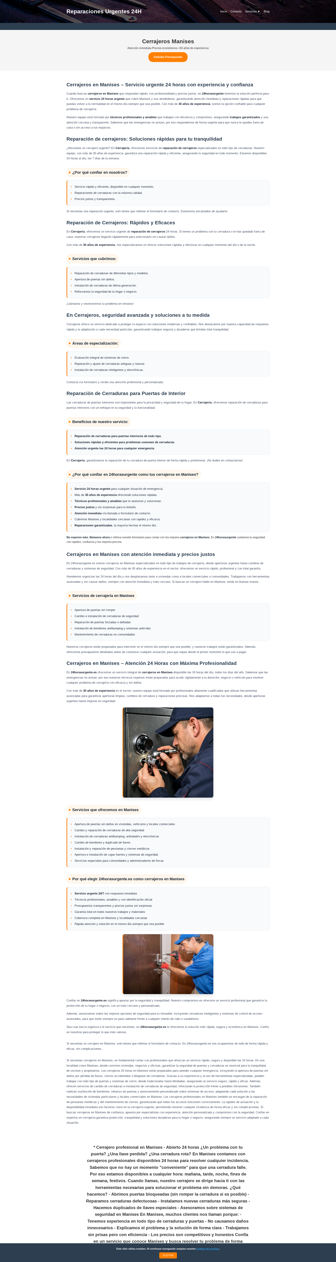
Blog (267, 11)
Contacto (236, 11)
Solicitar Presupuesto (168, 57)
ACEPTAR (168, 1255)
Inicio (223, 11)
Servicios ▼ (252, 11)
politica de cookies (207, 1248)
